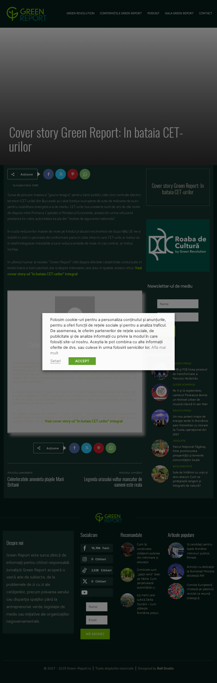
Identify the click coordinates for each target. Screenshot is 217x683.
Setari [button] (55, 361)
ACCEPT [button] (82, 361)
